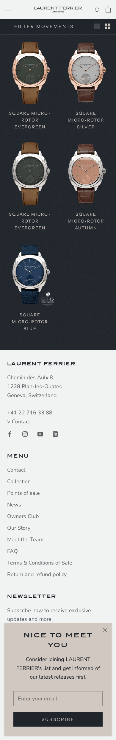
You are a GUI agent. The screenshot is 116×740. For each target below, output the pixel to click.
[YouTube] (40, 433)
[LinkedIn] (55, 433)
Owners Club (23, 516)
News (14, 504)
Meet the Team (25, 539)
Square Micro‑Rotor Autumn (86, 221)
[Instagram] (25, 433)
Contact (21, 421)
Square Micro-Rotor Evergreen (30, 120)
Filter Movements (44, 26)
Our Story (18, 527)
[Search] (97, 9)
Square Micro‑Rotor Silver (86, 120)
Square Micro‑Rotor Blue (30, 321)
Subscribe (58, 719)
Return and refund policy (37, 574)
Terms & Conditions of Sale (39, 562)
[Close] (105, 630)
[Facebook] (9, 433)
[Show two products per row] (107, 26)
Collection (19, 481)
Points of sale (23, 493)
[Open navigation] (8, 9)
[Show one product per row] (97, 26)
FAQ (12, 551)
